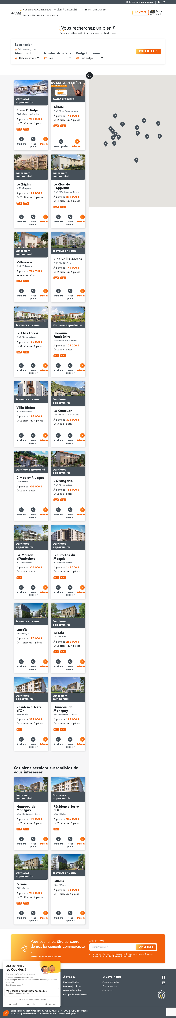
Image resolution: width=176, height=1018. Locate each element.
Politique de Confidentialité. (121, 956)
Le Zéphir (18, 155)
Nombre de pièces (57, 53)
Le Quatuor (56, 382)
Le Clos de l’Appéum (60, 155)
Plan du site (107, 990)
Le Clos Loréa (20, 308)
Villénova (18, 233)
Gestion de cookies (72, 990)
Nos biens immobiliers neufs (37, 10)
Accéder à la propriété (65, 10)
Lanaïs (17, 604)
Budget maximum (89, 53)
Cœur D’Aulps (20, 81)
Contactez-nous (110, 986)
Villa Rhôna (19, 382)
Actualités (52, 15)
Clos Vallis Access (59, 233)
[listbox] (27, 58)
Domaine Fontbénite (60, 308)
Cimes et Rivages (21, 452)
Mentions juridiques (72, 986)
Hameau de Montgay (61, 678)
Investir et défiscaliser (93, 10)
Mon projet (23, 53)
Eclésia (54, 604)
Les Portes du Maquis (61, 526)
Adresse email (97, 941)
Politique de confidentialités (75, 994)
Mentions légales (71, 982)
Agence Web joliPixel (68, 1013)
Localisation (23, 44)
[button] (158, 123)
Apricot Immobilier (32, 15)
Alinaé (54, 81)
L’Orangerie (56, 452)
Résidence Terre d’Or (23, 678)
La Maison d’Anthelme (24, 526)
